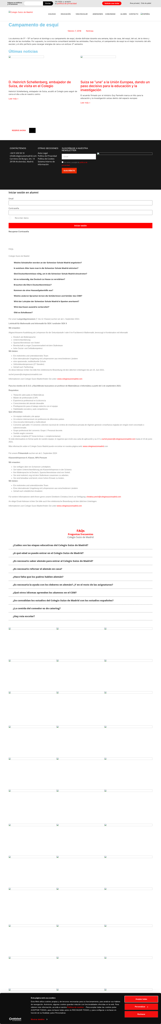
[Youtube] (32, 170)
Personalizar (140, 1007)
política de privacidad (67, 3)
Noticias (89, 31)
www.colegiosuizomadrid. (93, 446)
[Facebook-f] (13, 170)
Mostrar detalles (37, 1019)
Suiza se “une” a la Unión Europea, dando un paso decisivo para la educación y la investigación (115, 86)
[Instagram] (22, 170)
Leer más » (13, 98)
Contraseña (14, 208)
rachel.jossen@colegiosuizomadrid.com (118, 439)
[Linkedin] (13, 177)
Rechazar (141, 1014)
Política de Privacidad (47, 156)
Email (11, 199)
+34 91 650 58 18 (17, 153)
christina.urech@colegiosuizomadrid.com (103, 497)
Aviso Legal (43, 153)
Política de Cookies (46, 158)
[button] (53, 14)
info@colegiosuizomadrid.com (23, 156)
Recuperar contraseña (19, 231)
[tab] (80, 262)
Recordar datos (22, 218)
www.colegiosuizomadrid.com (69, 379)
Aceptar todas (141, 999)
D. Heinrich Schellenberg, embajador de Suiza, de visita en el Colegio (40, 84)
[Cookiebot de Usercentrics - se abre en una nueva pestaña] (15, 1019)
